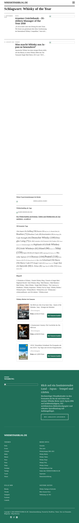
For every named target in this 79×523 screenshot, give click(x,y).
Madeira (53, 253)
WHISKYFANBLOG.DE (16, 2)
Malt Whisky (20, 285)
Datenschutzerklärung (45, 476)
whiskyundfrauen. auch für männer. (27, 292)
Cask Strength (23, 238)
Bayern (40, 231)
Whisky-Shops (43, 460)
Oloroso (37, 256)
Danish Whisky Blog (38, 280)
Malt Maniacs (45, 283)
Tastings (6, 471)
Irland (44, 248)
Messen (6, 457)
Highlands (39, 244)
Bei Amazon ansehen (54, 417)
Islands (52, 248)
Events (6, 448)
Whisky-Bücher (44, 454)
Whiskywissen (43, 292)
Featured (47, 241)
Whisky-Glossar (44, 465)
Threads (6, 492)
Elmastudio (68, 512)
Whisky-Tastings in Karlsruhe (48, 489)
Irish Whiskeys (30, 248)
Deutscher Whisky (43, 237)
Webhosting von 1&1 (45, 494)
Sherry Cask (26, 263)
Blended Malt (55, 231)
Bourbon (22, 234)
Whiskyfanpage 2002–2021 (47, 451)
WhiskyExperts (21, 290)
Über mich (42, 448)
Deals (5, 445)
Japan (26, 253)
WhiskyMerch (31, 290)
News (17, 15)
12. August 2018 (9, 42)
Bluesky (6, 489)
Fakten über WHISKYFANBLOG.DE (50, 471)
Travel (6, 473)
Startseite (42, 445)
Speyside (25, 266)
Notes (5, 462)
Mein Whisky (29, 285)
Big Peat (48, 231)
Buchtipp (57, 234)
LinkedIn (6, 500)
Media (6, 454)
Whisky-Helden (56, 287)
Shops (6, 465)
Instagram (7, 494)
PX (26, 260)
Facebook (6, 497)
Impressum (42, 473)
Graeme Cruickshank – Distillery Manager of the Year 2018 (30, 21)
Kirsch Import (36, 253)
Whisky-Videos (44, 457)
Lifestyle (6, 451)
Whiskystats (51, 290)
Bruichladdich (47, 234)
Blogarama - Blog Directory (11, 513)
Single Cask (39, 263)
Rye (39, 260)
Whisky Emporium (30, 287)
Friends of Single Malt (52, 280)
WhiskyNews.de (42, 290)
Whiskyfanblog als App (46, 468)
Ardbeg (32, 231)
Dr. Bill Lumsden (36, 241)
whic (53, 266)
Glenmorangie (27, 244)
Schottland (48, 260)
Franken (55, 241)
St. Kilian (37, 266)
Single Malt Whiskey (41, 285)
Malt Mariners (54, 283)
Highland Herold (21, 283)
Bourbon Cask (35, 234)
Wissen (17, 42)
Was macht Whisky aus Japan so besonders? (30, 46)
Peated (51, 256)
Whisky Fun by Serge (43, 287)
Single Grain (49, 263)
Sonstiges (6, 468)
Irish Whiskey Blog (34, 283)
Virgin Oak (46, 266)
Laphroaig (46, 253)
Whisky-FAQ (43, 462)
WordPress (51, 512)
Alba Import (21, 231)
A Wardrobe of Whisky (23, 280)
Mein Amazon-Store (45, 492)
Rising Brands (32, 260)
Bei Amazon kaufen (54, 315)
